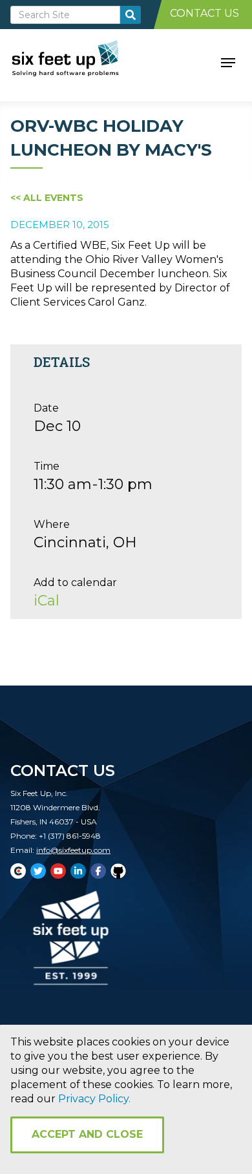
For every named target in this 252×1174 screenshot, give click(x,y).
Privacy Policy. (94, 1099)
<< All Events (46, 197)
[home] (79, 61)
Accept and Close (87, 1134)
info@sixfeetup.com (73, 850)
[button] (228, 61)
